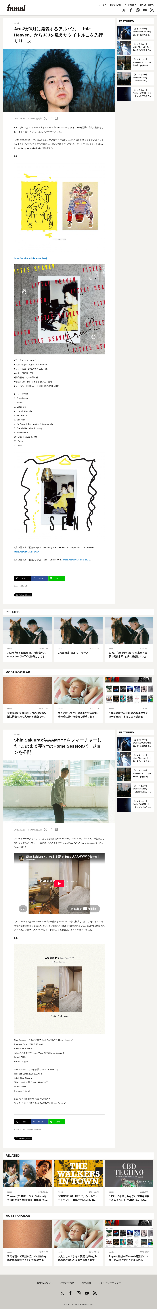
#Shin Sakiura (34, 1129)
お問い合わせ (67, 1283)
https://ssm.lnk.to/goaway (26, 551)
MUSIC (102, 5)
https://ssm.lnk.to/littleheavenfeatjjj (30, 258)
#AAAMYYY (19, 1129)
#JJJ (16, 586)
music (17, 23)
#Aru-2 (24, 586)
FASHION (115, 5)
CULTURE (130, 5)
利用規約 (86, 1283)
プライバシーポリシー (109, 1283)
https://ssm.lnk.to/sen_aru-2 (76, 559)
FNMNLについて (44, 1283)
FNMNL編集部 (35, 118)
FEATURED (147, 5)
